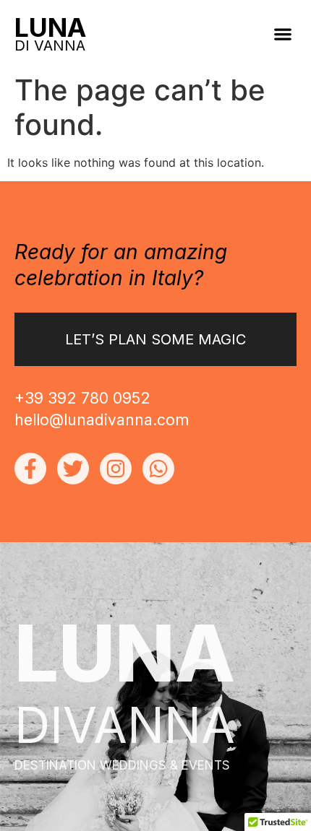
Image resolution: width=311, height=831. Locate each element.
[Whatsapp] (158, 468)
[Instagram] (116, 468)
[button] (282, 33)
